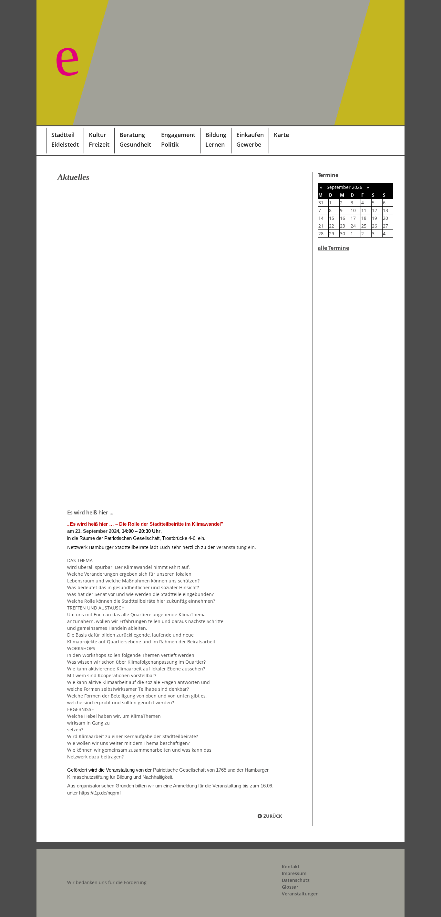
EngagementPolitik (178, 139)
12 (374, 210)
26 (374, 226)
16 (342, 218)
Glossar (290, 887)
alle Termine (333, 247)
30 (342, 233)
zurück (272, 816)
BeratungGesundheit (135, 139)
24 (353, 226)
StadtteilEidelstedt (65, 139)
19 (374, 218)
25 (363, 226)
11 (363, 210)
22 (331, 226)
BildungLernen (215, 139)
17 (353, 218)
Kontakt (291, 866)
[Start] (41, 140)
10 (353, 210)
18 (363, 218)
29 (331, 233)
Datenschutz (296, 880)
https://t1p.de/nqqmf (100, 792)
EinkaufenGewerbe (250, 139)
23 (342, 226)
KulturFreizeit (99, 139)
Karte (281, 135)
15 (331, 218)
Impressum (294, 873)
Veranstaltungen (300, 894)
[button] (392, 140)
